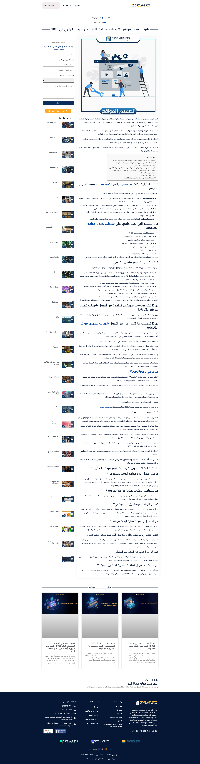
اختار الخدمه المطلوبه (67, 75)
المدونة (119, 720)
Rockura (56, 347)
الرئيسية (119, 706)
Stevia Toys (54, 511)
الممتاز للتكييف (54, 496)
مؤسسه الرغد (54, 242)
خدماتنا (119, 710)
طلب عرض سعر (49, 5)
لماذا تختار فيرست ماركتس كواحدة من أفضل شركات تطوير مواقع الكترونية (131, 168)
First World (54, 526)
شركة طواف (54, 137)
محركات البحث (105, 407)
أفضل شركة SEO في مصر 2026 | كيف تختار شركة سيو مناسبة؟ (142, 646)
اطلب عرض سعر (92, 723)
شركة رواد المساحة (52, 227)
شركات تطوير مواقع (101, 223)
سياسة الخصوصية (91, 719)
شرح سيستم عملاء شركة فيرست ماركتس (113, 725)
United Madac (53, 437)
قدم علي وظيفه (116, 717)
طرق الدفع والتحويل (91, 711)
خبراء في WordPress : (148, 173)
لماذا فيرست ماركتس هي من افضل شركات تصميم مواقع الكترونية (133, 170)
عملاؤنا (119, 713)
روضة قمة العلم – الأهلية (52, 393)
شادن (57, 556)
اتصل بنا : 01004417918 (71, 5)
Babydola (55, 302)
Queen (56, 272)
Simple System (53, 407)
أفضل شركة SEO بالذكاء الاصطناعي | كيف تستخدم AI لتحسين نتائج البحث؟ (101, 646)
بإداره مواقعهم (111, 315)
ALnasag (56, 182)
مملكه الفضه (54, 257)
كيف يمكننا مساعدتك (148, 175)
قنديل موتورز (54, 167)
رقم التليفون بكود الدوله (66, 60)
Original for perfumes (54, 482)
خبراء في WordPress (144, 371)
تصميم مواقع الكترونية (117, 184)
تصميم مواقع (99, 22)
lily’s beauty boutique (54, 423)
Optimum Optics (52, 152)
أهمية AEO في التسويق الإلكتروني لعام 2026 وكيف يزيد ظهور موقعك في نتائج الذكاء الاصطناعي (60, 647)
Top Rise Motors (52, 452)
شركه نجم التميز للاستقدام (53, 542)
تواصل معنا (94, 707)
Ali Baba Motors (53, 467)
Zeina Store (54, 287)
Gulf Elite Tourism (52, 212)
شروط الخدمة (93, 715)
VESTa (56, 197)
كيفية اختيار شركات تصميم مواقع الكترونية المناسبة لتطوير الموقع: (134, 160)
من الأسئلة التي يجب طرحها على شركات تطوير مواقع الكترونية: (135, 163)
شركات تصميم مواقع (94, 323)
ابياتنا (57, 317)
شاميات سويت (54, 377)
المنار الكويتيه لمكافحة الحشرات (51, 363)
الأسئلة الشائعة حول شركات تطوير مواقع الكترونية (139, 178)
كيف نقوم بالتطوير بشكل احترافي (144, 165)
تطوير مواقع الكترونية (142, 119)
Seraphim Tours (53, 122)
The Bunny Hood (52, 332)
